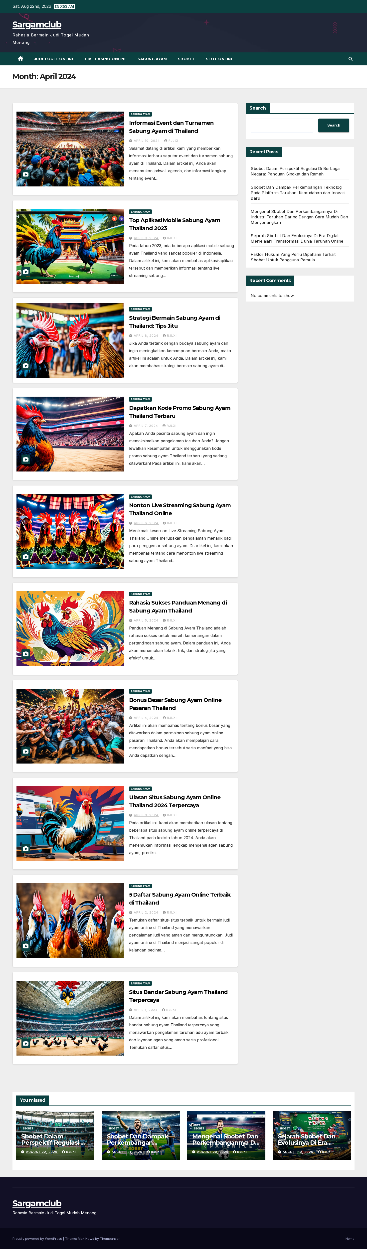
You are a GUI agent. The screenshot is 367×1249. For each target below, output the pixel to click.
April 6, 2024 (146, 523)
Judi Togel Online (54, 59)
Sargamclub (36, 24)
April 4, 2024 (146, 718)
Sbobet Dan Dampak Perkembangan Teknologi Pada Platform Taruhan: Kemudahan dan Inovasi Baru (298, 193)
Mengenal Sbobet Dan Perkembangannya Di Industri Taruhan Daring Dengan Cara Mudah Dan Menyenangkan (299, 217)
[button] (351, 58)
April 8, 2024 (146, 335)
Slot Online (219, 59)
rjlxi (173, 141)
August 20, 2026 (213, 1152)
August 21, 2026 (127, 1152)
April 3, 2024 (146, 815)
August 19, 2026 (298, 1152)
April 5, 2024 (146, 620)
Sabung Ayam (152, 59)
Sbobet (186, 59)
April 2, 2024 (146, 912)
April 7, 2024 (146, 426)
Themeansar (110, 1239)
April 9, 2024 (146, 238)
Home (350, 1239)
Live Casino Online (106, 59)
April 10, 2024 (147, 141)
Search (257, 108)
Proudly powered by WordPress (37, 1239)
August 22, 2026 (42, 1152)
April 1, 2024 (146, 1010)
